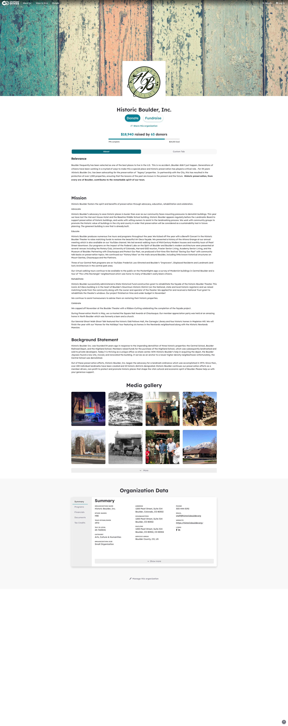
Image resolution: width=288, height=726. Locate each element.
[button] (125, 408)
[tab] (106, 152)
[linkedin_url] (179, 530)
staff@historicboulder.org (188, 515)
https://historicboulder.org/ (189, 523)
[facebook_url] (176, 530)
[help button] (284, 722)
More (145, 470)
